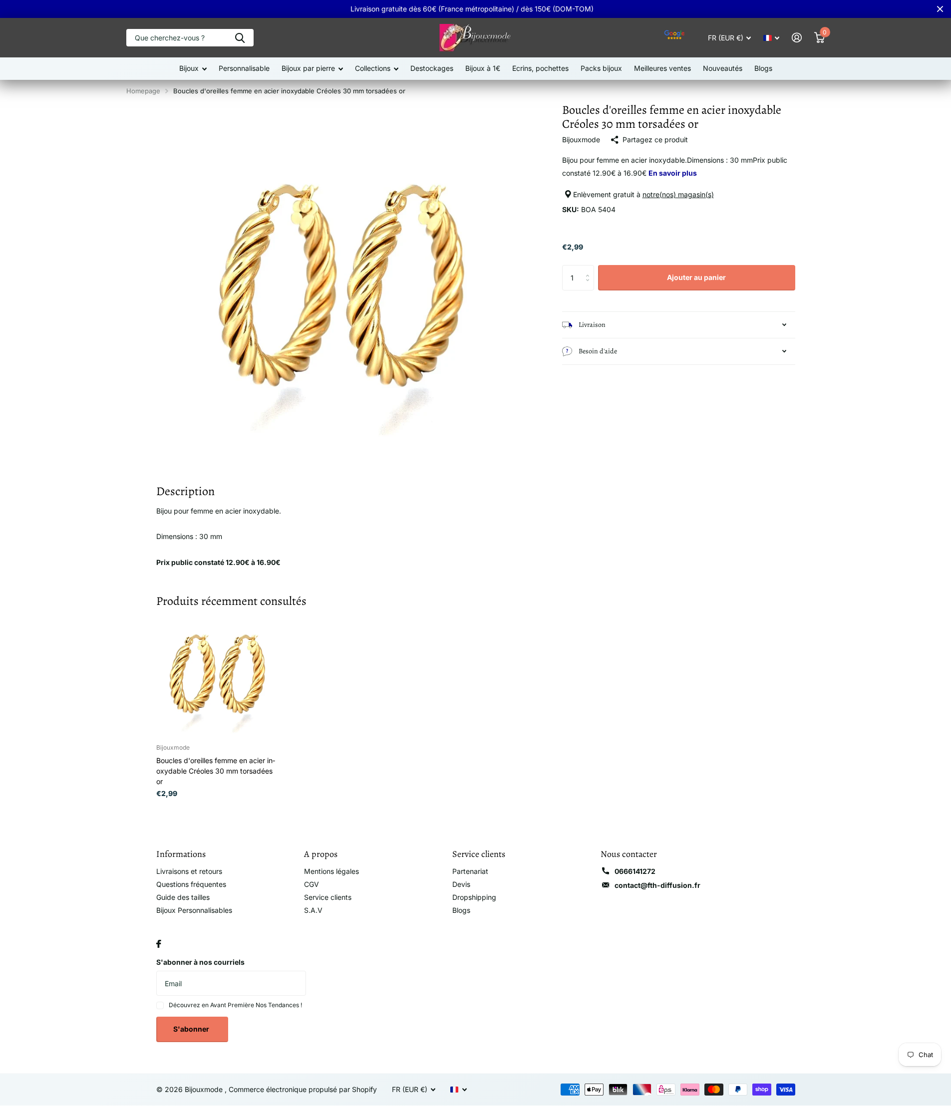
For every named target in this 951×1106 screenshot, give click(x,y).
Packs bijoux (601, 68)
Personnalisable (244, 68)
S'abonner (192, 1029)
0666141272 (635, 871)
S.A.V (313, 910)
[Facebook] (158, 944)
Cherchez (240, 37)
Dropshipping (474, 897)
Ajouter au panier (696, 277)
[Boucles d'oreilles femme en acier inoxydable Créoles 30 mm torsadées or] (217, 674)
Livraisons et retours (189, 871)
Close (940, 9)
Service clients (327, 897)
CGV (311, 884)
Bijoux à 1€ (482, 68)
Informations (181, 854)
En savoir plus (672, 173)
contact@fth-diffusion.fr (657, 885)
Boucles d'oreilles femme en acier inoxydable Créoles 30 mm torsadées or (215, 771)
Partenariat (470, 871)
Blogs (763, 68)
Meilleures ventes (662, 68)
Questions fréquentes (191, 884)
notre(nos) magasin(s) (678, 194)
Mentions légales (331, 871)
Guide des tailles (183, 897)
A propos (320, 854)
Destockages (431, 68)
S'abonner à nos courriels (200, 962)
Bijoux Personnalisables (194, 910)
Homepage (143, 91)
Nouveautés (722, 68)
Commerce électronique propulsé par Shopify (303, 1089)
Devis (461, 884)
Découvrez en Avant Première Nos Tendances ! (235, 1005)
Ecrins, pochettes (540, 68)
